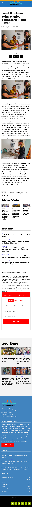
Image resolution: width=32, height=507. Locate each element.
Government (4, 246)
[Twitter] (14, 56)
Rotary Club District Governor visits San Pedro (26, 211)
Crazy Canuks (19, 192)
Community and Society (20, 10)
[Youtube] (29, 503)
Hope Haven (5, 194)
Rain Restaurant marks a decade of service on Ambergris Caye (16, 213)
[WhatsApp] (21, 56)
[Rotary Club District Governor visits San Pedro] (27, 205)
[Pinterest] (17, 56)
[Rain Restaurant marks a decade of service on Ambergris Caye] (16, 205)
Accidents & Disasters (7, 10)
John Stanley (13, 194)
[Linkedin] (19, 503)
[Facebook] (10, 56)
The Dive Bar (5, 195)
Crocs (25, 192)
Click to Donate (7, 444)
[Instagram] (16, 503)
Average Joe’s (11, 192)
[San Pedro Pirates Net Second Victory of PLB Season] (8, 351)
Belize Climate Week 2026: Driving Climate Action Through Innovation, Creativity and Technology (14, 249)
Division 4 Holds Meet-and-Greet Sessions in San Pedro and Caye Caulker (5, 214)
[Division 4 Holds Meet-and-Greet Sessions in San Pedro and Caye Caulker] (5, 205)
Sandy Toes (21, 194)
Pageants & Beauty (5, 254)
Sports (2, 233)
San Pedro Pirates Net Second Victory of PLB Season (8, 360)
